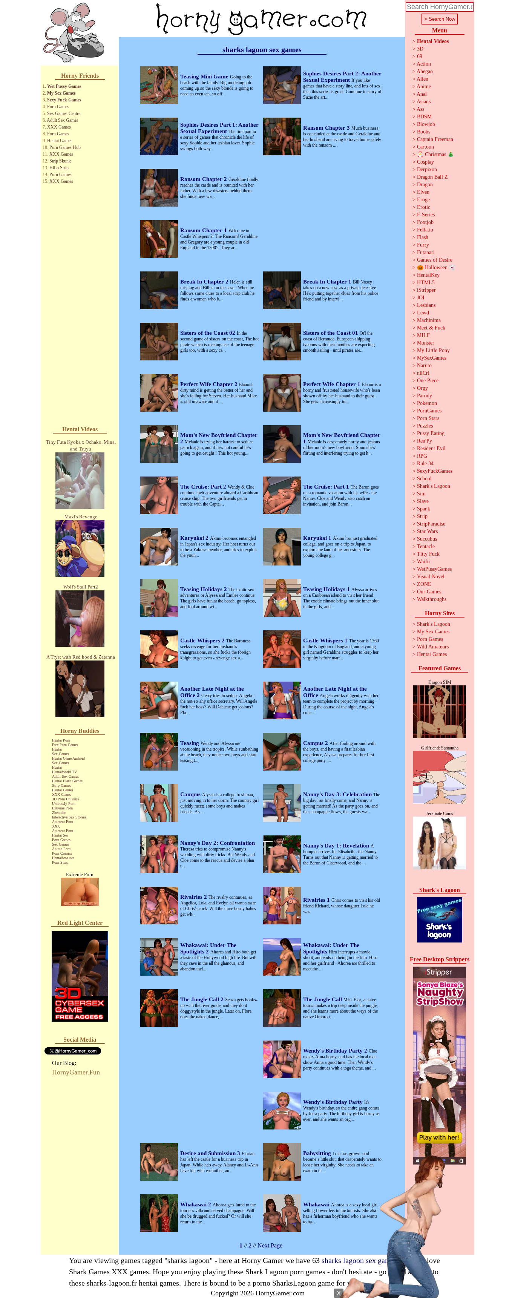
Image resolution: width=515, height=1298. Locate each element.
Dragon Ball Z (432, 177)
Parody (424, 395)
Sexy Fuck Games (64, 100)
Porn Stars (60, 862)
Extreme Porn (62, 808)
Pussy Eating (430, 433)
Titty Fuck (428, 554)
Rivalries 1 (317, 900)
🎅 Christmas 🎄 (435, 154)
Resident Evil (431, 448)
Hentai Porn (61, 740)
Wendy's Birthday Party (333, 1102)
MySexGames (431, 358)
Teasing (190, 743)
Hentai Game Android (68, 758)
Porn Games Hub (65, 147)
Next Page (270, 1245)
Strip (422, 516)
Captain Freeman (435, 139)
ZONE (424, 584)
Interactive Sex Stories (69, 817)
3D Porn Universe (65, 799)
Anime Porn (61, 849)
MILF (423, 335)
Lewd (423, 313)
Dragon (425, 184)
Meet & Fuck (431, 328)
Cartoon (425, 147)
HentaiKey (428, 275)
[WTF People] (80, 904)
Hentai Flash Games (67, 781)
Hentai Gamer (59, 140)
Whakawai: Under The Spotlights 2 (208, 948)
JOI (421, 297)
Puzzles (425, 426)
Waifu (423, 561)
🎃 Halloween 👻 (436, 267)
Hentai (57, 749)
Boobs (423, 132)
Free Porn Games (65, 745)
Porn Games (58, 106)
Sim (421, 494)
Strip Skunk (60, 161)
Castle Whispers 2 (203, 641)
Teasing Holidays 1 (327, 589)
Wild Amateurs (433, 647)
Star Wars (427, 531)
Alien (422, 79)
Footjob (425, 222)
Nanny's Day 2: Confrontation (217, 843)
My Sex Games (61, 93)
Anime (424, 86)
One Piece (427, 380)
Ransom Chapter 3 (327, 128)
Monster (425, 343)
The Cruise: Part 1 (327, 487)
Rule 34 (425, 463)
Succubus (427, 539)
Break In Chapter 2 (205, 282)
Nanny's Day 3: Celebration (338, 794)
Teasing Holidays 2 (204, 589)
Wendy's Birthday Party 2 (336, 1051)
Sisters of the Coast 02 (208, 333)
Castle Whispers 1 (326, 641)
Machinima (429, 320)
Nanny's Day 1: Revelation (337, 846)
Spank (423, 509)
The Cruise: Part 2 (204, 487)
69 (419, 56)
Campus (191, 794)
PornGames (429, 411)
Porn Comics (62, 853)
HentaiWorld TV (64, 772)
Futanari (426, 252)
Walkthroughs (431, 599)
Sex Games (60, 754)
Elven (423, 192)
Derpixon (427, 169)
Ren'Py (424, 441)
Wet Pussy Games (64, 86)
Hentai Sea (60, 835)
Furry (423, 245)
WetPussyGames (434, 569)
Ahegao (425, 71)
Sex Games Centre (63, 113)
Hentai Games (62, 790)
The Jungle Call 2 (202, 999)
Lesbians (426, 305)
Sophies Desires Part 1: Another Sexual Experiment (219, 128)
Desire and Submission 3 (211, 1153)
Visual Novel (430, 576)
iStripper (426, 290)
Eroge (423, 199)
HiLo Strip (59, 167)
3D (420, 49)
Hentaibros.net (63, 858)
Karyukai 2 (195, 538)
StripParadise (431, 524)
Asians (424, 101)
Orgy (422, 388)
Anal (422, 94)
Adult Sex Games (62, 120)
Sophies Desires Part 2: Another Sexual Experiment (342, 76)
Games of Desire (434, 260)
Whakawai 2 (196, 1204)
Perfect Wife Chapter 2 (209, 384)
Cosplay (425, 162)
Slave (423, 501)
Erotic (423, 207)
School (424, 478)
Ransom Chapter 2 (204, 179)
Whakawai (317, 1204)
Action (424, 64)
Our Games (429, 592)
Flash (422, 237)
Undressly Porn (63, 803)
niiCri (423, 373)
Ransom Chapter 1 (204, 230)
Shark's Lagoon (433, 486)
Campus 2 (316, 743)
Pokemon (427, 403)
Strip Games (61, 785)
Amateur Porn (62, 822)
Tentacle (426, 546)
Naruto (424, 365)
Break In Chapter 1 (328, 282)
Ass (420, 109)
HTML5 (426, 282)
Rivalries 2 (194, 897)
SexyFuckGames (434, 471)
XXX (56, 826)
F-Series (426, 215)
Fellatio (425, 230)
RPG (422, 456)
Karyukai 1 (318, 538)
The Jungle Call (323, 999)
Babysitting (318, 1153)
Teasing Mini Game (205, 77)
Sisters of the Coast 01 (331, 333)
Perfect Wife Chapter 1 (332, 384)
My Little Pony (433, 350)
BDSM (424, 117)
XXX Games (59, 127)
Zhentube (59, 813)
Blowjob (426, 124)
